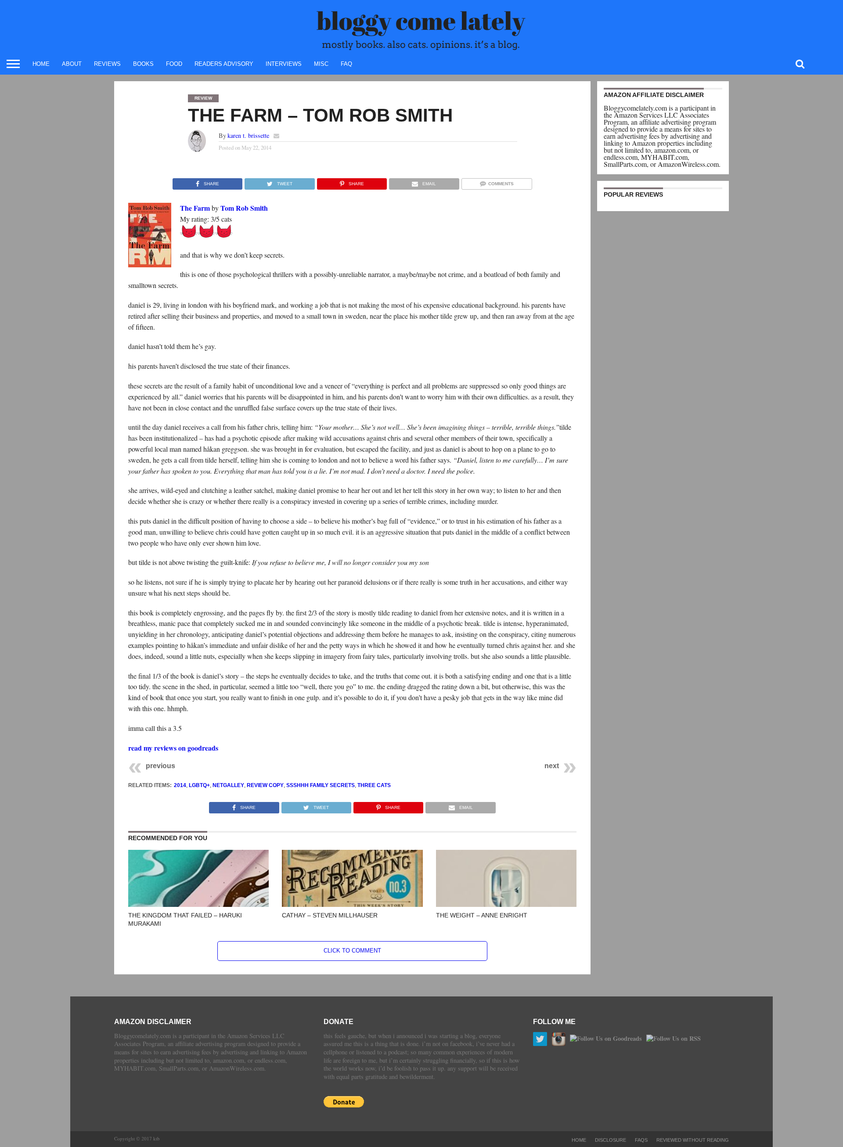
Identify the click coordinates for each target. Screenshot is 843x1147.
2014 (180, 785)
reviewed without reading (692, 1140)
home (41, 64)
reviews (107, 64)
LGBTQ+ (199, 785)
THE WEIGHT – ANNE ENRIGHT (481, 915)
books (143, 64)
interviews (284, 64)
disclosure (610, 1140)
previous (160, 765)
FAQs (641, 1140)
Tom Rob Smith (244, 208)
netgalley (228, 785)
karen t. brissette (248, 135)
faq (346, 64)
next (551, 765)
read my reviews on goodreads (173, 748)
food (174, 64)
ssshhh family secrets (320, 785)
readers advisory (224, 64)
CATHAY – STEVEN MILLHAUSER (330, 915)
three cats (374, 785)
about (72, 64)
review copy (265, 785)
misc (321, 64)
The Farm (195, 208)
